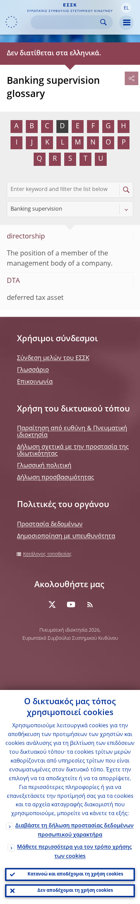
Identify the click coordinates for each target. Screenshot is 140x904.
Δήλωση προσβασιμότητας (55, 478)
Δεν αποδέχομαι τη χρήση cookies (75, 890)
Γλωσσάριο (33, 370)
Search (103, 22)
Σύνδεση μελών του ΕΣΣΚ (53, 358)
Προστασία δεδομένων (50, 524)
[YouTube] (71, 604)
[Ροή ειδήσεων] (90, 604)
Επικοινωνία (35, 382)
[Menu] (126, 23)
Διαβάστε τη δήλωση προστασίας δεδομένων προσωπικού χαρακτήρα (74, 830)
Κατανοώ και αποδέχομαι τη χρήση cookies (75, 874)
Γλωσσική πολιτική (44, 466)
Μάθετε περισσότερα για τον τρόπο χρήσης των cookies (74, 852)
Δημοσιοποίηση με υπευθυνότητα (66, 536)
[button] (126, 8)
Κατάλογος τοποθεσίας (47, 554)
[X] (52, 604)
